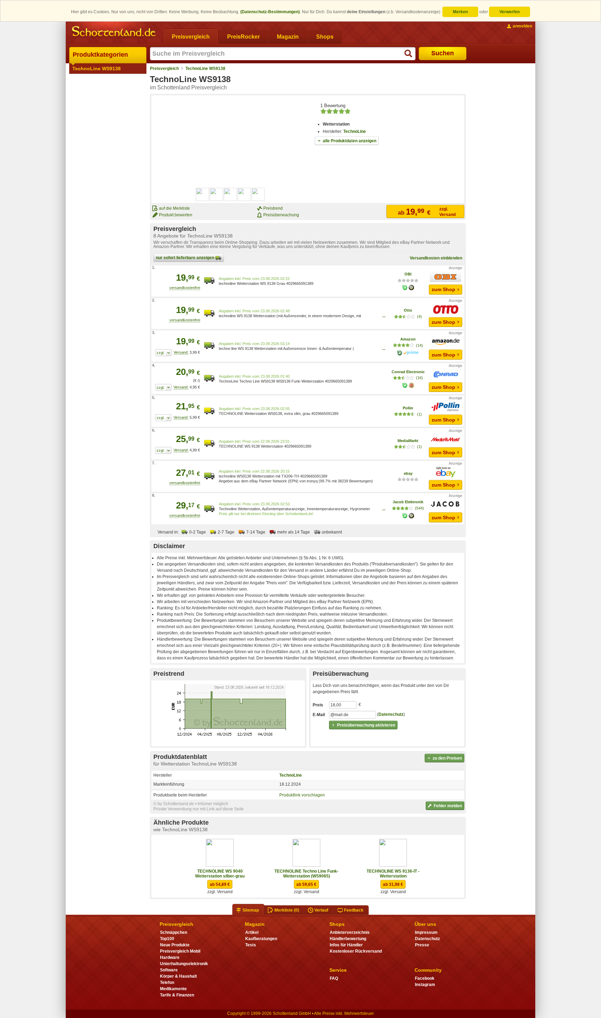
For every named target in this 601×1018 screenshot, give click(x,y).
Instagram (425, 984)
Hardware (169, 957)
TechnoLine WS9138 (96, 68)
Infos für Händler (346, 945)
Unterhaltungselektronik (184, 963)
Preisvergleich (164, 68)
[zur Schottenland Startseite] (114, 32)
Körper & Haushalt (178, 976)
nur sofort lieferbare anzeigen (185, 257)
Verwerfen (509, 11)
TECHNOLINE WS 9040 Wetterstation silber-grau (220, 874)
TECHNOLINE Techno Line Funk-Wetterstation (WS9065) (306, 874)
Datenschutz (390, 714)
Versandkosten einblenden (436, 258)
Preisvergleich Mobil (180, 951)
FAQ (334, 978)
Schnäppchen (173, 932)
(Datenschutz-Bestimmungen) (270, 11)
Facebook (424, 978)
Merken (460, 11)
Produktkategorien (100, 54)
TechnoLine (354, 131)
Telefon (167, 982)
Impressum (426, 932)
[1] (163, 352)
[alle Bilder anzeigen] (230, 194)
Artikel (251, 932)
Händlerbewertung (348, 938)
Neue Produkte (175, 945)
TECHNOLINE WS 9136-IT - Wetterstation (393, 874)
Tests (250, 945)
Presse (422, 945)
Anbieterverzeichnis (350, 932)
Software (169, 970)
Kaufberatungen (261, 938)
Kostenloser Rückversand (356, 951)
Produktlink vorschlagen (302, 795)
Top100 (167, 938)
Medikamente (173, 988)
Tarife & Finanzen (177, 995)
